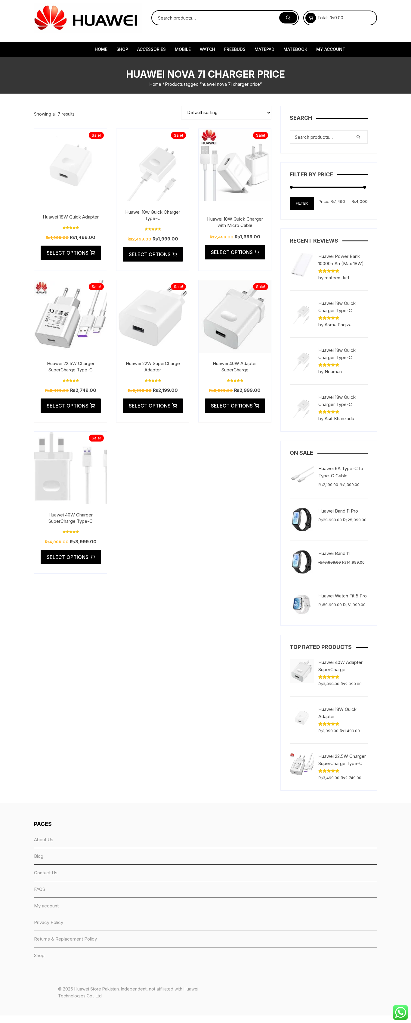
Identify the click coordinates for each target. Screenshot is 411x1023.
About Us (43, 839)
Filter (302, 203)
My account (330, 49)
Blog (38, 856)
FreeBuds (235, 49)
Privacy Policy (48, 922)
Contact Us (45, 873)
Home (101, 49)
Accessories (151, 49)
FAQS (39, 889)
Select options (67, 253)
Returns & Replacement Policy (65, 939)
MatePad (264, 49)
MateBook (295, 49)
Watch (207, 49)
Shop (122, 49)
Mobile (183, 49)
